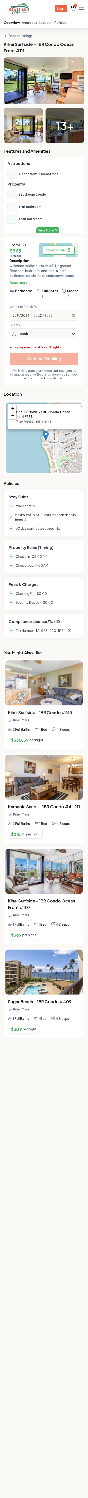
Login (61, 8)
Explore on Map (55, 250)
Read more (18, 282)
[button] (46, 435)
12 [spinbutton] (40, 315)
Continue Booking (44, 358)
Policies (60, 22)
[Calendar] (73, 315)
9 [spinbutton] (14, 315)
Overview (12, 22)
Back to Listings (21, 36)
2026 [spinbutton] (25, 315)
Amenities (29, 22)
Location (46, 22)
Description (19, 260)
